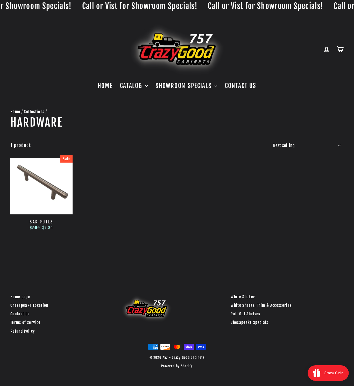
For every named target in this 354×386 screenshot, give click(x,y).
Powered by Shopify (177, 366)
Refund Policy (22, 331)
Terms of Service (25, 322)
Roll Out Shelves (245, 313)
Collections (34, 111)
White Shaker (243, 296)
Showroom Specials (184, 86)
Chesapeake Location (29, 305)
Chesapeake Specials (249, 322)
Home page (20, 296)
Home (105, 86)
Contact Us (240, 86)
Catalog (132, 86)
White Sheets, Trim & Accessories (261, 305)
